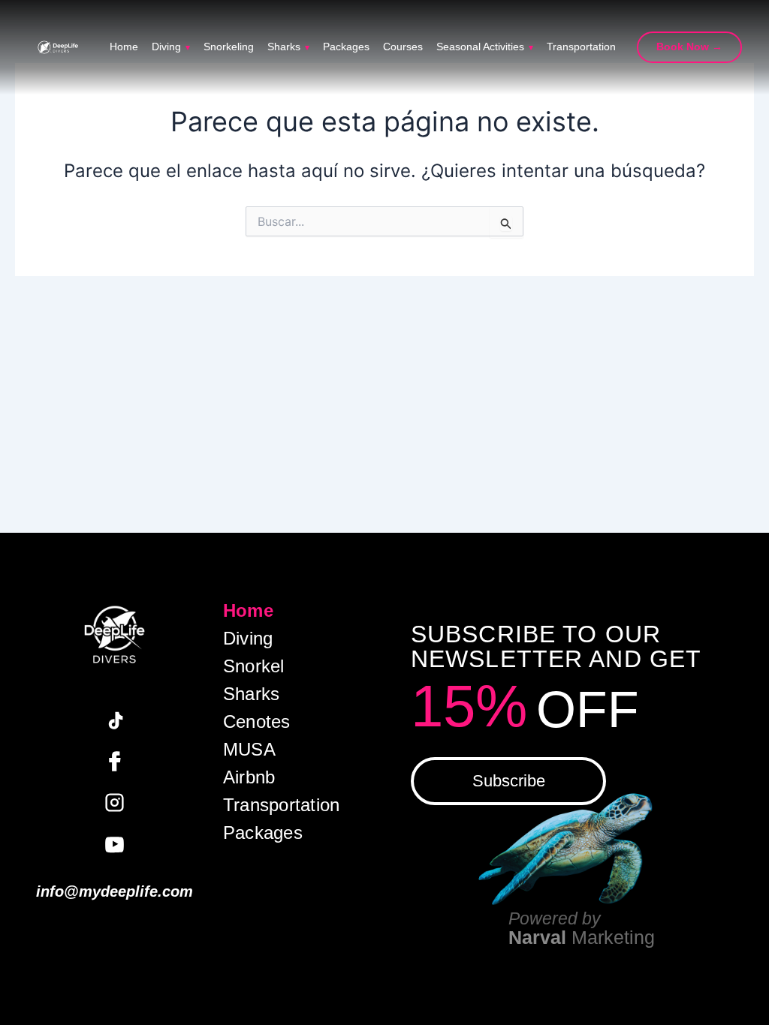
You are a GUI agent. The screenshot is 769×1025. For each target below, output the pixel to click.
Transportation (581, 47)
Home (124, 47)
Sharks (288, 47)
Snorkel (254, 666)
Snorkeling (229, 47)
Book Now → (689, 47)
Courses (403, 47)
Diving (171, 47)
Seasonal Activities (484, 47)
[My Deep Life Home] (58, 47)
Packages (346, 47)
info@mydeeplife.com (114, 891)
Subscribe (508, 780)
